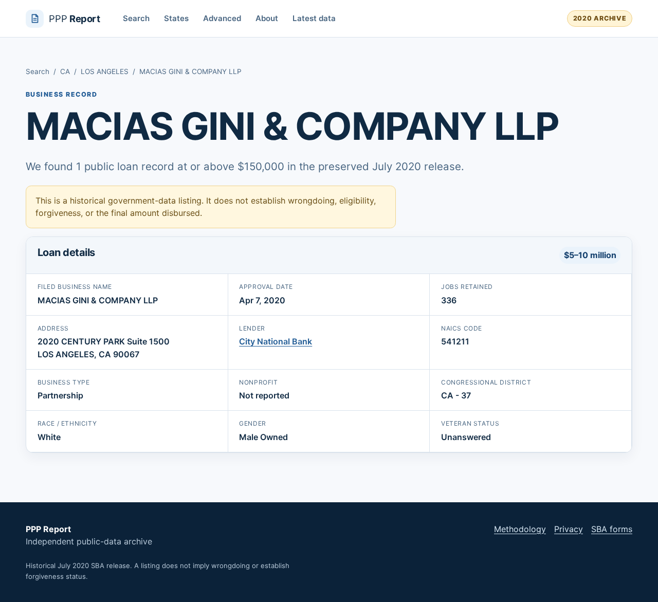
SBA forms (611, 529)
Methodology (520, 529)
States (176, 18)
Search (136, 18)
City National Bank (275, 341)
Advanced (222, 18)
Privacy (568, 529)
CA (65, 71)
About (266, 18)
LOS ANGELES (105, 71)
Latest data (314, 18)
